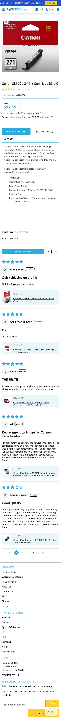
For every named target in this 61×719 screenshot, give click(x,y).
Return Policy (44, 131)
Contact (8, 138)
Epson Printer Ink (11, 627)
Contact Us (7, 591)
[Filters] (48, 251)
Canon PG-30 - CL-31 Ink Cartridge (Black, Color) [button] (33, 299)
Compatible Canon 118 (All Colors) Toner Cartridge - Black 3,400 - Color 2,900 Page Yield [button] (33, 474)
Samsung (6, 641)
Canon (5, 622)
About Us (6, 586)
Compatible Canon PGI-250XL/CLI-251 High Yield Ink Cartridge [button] (35, 541)
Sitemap (6, 601)
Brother (6, 617)
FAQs (5, 596)
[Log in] (47, 9)
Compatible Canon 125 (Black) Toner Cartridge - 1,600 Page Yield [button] (31, 403)
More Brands (8, 651)
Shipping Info (9, 572)
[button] (3, 9)
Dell (4, 636)
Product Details (16, 131)
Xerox (5, 646)
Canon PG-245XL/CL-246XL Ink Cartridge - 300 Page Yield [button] (34, 350)
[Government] (36, 9)
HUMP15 (50, 3)
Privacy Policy (9, 581)
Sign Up (52, 705)
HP (3, 632)
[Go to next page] (50, 552)
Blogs (5, 606)
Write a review (23, 251)
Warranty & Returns (12, 576)
